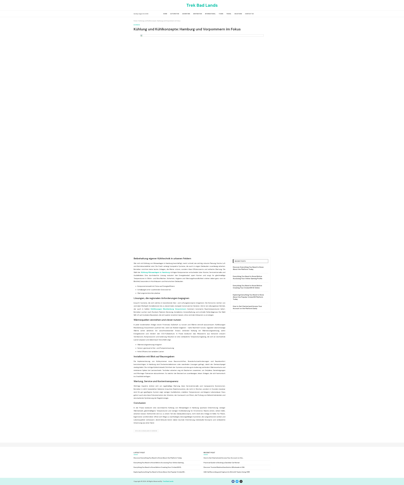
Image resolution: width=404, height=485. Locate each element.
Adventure (186, 14)
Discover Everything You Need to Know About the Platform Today (248, 268)
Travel (228, 14)
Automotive (174, 14)
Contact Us (249, 14)
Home (165, 14)
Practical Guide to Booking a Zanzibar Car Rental (221, 463)
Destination (197, 14)
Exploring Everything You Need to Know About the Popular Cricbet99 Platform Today (248, 297)
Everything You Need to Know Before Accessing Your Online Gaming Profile (247, 277)
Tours (221, 14)
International (210, 14)
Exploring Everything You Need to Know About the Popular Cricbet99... (159, 472)
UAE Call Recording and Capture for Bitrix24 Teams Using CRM (227, 472)
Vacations (238, 14)
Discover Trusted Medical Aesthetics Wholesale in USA (224, 467)
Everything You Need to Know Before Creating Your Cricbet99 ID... (158, 467)
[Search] (269, 14)
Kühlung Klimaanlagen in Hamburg (146, 431)
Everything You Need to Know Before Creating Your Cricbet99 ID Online (247, 287)
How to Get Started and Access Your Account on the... (224, 458)
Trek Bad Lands (168, 481)
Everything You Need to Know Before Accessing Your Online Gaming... (159, 463)
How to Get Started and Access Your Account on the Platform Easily (247, 307)
